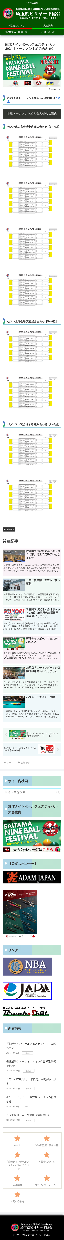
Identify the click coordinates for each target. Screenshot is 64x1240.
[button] (58, 792)
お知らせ (10, 529)
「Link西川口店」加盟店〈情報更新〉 (28, 1115)
